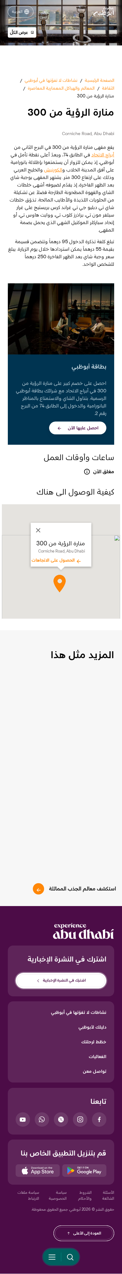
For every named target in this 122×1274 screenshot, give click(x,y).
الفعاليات (97, 1056)
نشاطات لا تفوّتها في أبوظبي (78, 1012)
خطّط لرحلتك (93, 1042)
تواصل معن (94, 1071)
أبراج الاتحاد (102, 155)
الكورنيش (53, 170)
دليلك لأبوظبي (92, 1027)
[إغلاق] (38, 530)
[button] (22, 32)
